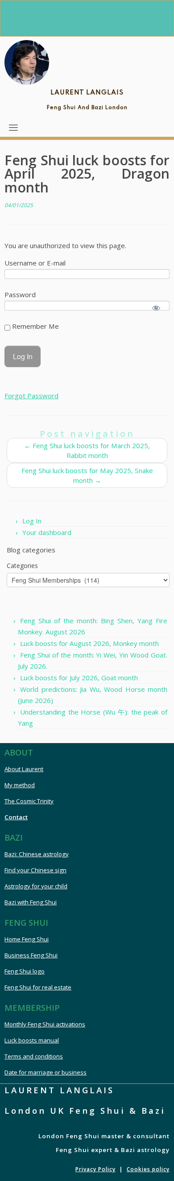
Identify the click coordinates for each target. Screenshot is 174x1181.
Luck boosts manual (31, 1040)
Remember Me (34, 326)
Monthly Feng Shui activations (44, 1024)
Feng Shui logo (24, 971)
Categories (22, 565)
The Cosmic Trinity (29, 801)
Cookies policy (148, 1169)
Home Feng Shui (26, 939)
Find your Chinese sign (35, 870)
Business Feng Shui (31, 955)
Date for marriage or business (45, 1072)
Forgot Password (31, 395)
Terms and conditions (33, 1056)
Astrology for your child (35, 886)
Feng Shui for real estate (37, 987)
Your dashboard (46, 532)
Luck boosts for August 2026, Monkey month (89, 643)
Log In (31, 520)
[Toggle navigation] (13, 127)
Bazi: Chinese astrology (36, 854)
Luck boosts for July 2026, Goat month (79, 677)
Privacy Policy (95, 1169)
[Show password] (156, 308)
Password (20, 294)
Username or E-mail (35, 262)
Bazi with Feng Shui (30, 902)
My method (19, 785)
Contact (16, 817)
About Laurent (23, 769)
